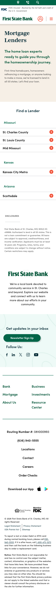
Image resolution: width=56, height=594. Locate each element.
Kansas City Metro (15, 172)
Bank (6, 386)
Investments (41, 394)
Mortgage (10, 394)
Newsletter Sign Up (22, 338)
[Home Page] (18, 19)
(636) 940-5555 (28, 440)
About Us (9, 402)
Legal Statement (12, 525)
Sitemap (26, 529)
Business (38, 386)
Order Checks (28, 475)
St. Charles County (15, 132)
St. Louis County (14, 140)
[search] (37, 2)
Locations (28, 449)
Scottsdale (10, 196)
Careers (28, 466)
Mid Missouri (12, 148)
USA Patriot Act (11, 529)
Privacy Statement (32, 525)
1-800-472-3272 (43, 542)
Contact (28, 458)
